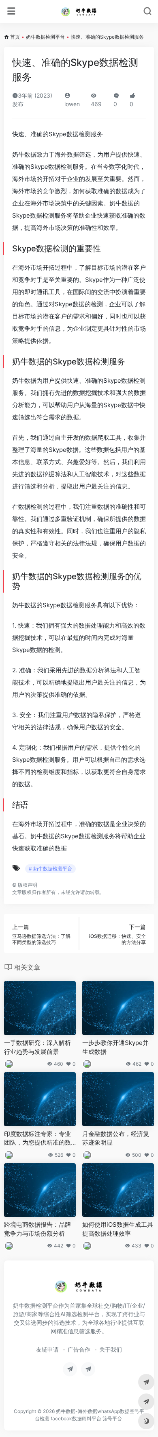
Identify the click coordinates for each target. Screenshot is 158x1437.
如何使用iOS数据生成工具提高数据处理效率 (117, 1229)
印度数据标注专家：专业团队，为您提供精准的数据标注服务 (37, 1138)
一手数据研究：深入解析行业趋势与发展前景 (37, 1047)
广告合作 (79, 1349)
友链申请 (47, 1349)
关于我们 (110, 1349)
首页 (15, 37)
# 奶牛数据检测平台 (50, 869)
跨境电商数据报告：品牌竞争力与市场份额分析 (37, 1229)
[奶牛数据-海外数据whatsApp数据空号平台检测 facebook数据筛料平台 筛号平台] (79, 11)
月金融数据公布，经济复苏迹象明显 (115, 1138)
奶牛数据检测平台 (45, 37)
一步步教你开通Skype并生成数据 (115, 1047)
